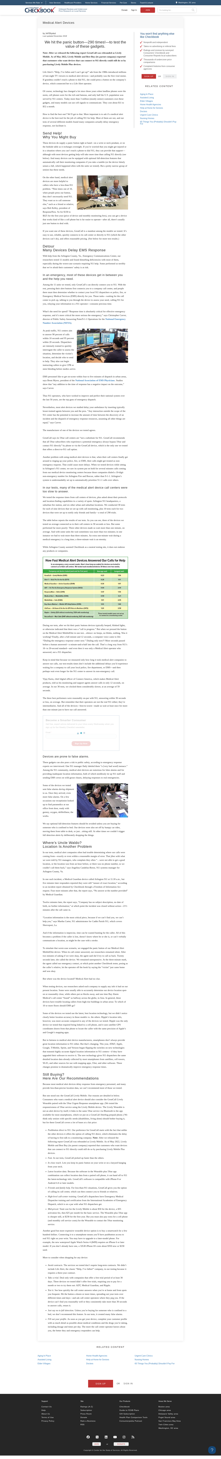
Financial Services (108, 3)
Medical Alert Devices (58, 22)
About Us (45, 1414)
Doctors (143, 111)
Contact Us (46, 1407)
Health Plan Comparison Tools (133, 1417)
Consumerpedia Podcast (130, 1421)
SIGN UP (148, 76)
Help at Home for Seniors (151, 108)
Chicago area (164, 1410)
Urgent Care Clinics (149, 115)
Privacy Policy (47, 1421)
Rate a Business (88, 1421)
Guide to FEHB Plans (129, 1410)
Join (148, 10)
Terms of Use (47, 1417)
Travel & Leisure (146, 3)
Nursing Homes (147, 118)
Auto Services (54, 3)
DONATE (121, 1444)
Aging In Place (146, 94)
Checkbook (124, 1407)
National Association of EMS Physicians (95, 380)
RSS (82, 1425)
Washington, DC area (168, 1428)
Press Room (86, 1414)
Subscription (86, 1410)
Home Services (91, 3)
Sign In (134, 10)
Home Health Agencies (150, 104)
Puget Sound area (166, 1417)
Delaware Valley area (168, 1414)
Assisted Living (147, 98)
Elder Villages (146, 101)
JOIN (96, 1444)
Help (43, 1410)
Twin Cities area (165, 1425)
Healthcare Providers (72, 3)
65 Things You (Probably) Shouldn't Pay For (158, 123)
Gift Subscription (127, 1414)
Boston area (164, 1407)
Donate (124, 10)
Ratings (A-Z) (86, 1407)
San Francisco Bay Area (169, 1421)
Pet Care (123, 3)
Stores (133, 3)
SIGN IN (170, 76)
